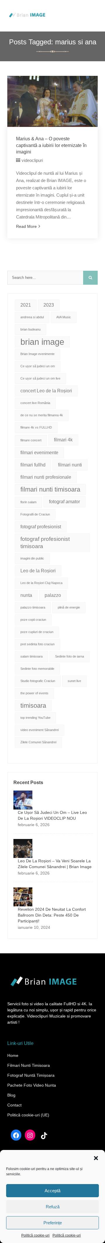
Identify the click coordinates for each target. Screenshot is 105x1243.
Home (12, 1055)
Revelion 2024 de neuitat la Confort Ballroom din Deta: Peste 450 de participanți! (52, 915)
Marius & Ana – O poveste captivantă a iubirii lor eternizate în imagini (51, 145)
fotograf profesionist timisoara (45, 542)
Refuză (53, 1206)
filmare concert (30, 440)
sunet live (74, 681)
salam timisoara (31, 656)
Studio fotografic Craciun (37, 681)
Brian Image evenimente (37, 354)
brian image (42, 342)
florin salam (28, 502)
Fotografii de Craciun (35, 514)
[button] (96, 1157)
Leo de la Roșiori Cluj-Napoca (41, 583)
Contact (14, 1105)
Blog (11, 1095)
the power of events (34, 693)
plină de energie (69, 607)
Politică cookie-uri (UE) (28, 1115)
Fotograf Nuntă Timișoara (31, 1075)
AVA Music (63, 317)
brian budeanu (30, 329)
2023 (48, 305)
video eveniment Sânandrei (39, 730)
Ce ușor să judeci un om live (40, 378)
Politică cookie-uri (35, 1235)
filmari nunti (70, 464)
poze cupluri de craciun (36, 632)
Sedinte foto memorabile (37, 668)
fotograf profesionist (40, 526)
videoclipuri (32, 160)
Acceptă (52, 1190)
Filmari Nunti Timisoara (28, 1065)
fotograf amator (64, 501)
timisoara (33, 705)
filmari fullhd (33, 464)
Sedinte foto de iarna (69, 656)
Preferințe (52, 1222)
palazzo (53, 595)
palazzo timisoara (32, 607)
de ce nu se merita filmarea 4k (41, 415)
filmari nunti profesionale (45, 477)
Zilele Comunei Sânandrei (38, 742)
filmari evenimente (39, 452)
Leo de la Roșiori (38, 570)
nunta (26, 595)
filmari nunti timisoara (50, 489)
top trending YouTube (35, 717)
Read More (26, 226)
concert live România (35, 403)
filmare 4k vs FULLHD (36, 427)
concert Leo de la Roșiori (46, 390)
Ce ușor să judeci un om (37, 366)
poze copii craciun (33, 619)
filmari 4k (63, 439)
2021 (25, 305)
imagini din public (32, 558)
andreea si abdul (32, 317)
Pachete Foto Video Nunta (31, 1085)
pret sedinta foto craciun (37, 644)
